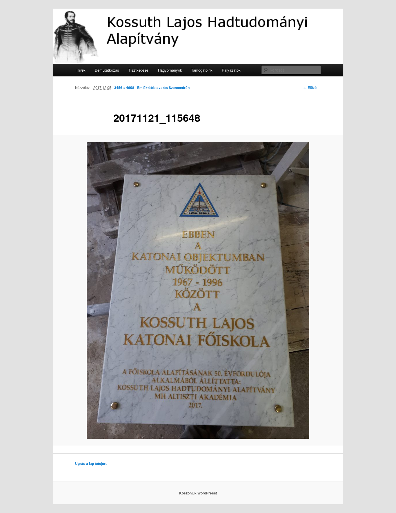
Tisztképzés (138, 70)
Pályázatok (231, 70)
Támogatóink (201, 70)
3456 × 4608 (124, 87)
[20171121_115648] (198, 290)
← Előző (310, 87)
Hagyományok (170, 70)
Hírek (81, 70)
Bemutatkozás (107, 70)
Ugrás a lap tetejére (91, 463)
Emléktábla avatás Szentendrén (163, 87)
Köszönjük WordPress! (198, 493)
